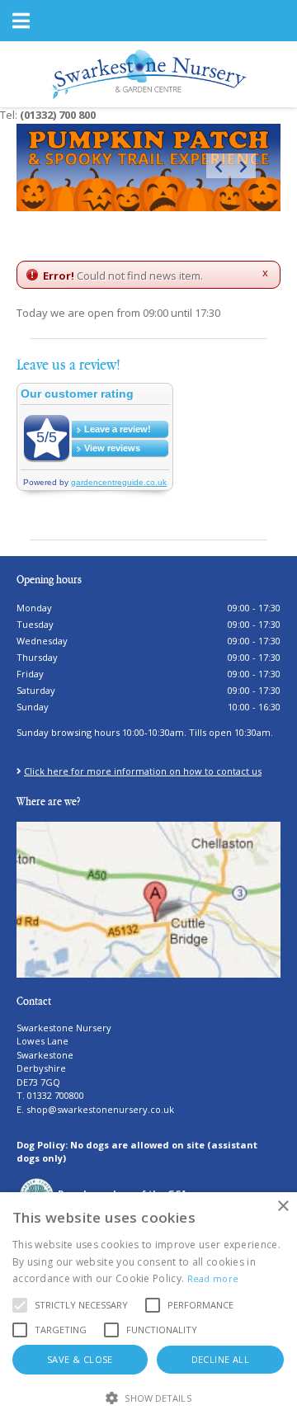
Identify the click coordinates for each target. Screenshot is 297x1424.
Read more (213, 1278)
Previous (218, 165)
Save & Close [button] (80, 1359)
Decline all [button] (220, 1359)
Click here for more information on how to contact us (143, 771)
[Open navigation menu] (20, 20)
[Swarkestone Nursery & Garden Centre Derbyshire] (149, 72)
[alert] (148, 1308)
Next (243, 165)
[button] (81, 1305)
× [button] (282, 1206)
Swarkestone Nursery (63, 1027)
